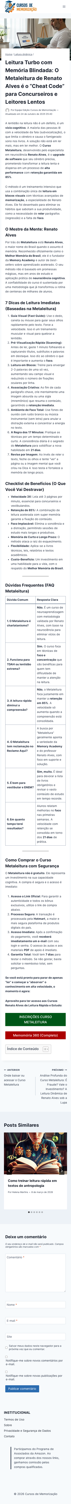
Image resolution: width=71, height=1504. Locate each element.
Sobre (8, 1425)
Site (9, 1336)
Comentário (15, 1257)
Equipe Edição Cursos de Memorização (35, 110)
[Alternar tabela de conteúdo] (44, 1049)
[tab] (29, 1212)
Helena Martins (20, 1192)
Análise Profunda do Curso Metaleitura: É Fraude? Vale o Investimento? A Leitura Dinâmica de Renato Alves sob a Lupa (53, 1086)
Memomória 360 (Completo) (35, 1035)
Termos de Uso (14, 1419)
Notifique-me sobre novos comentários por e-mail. (34, 1362)
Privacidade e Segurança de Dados (27, 1430)
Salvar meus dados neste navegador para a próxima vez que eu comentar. (35, 1347)
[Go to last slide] (9, 1171)
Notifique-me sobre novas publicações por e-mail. (34, 1377)
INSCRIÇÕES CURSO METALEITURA (35, 1019)
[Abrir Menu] (64, 6)
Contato (9, 1436)
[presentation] (35, 1153)
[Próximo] (61, 1171)
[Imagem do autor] (7, 110)
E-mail (12, 1320)
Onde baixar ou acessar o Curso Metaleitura (14, 1077)
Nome (12, 1304)
